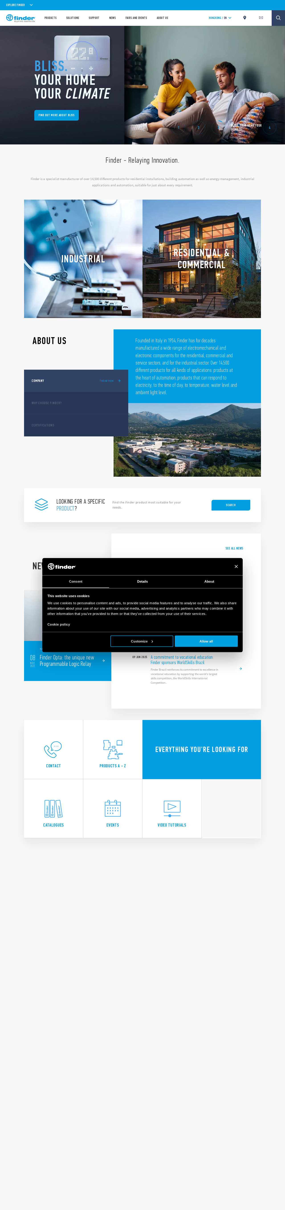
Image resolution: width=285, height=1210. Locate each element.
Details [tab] (142, 581)
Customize (139, 641)
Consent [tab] (75, 581)
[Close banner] (236, 566)
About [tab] (209, 581)
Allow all (206, 641)
